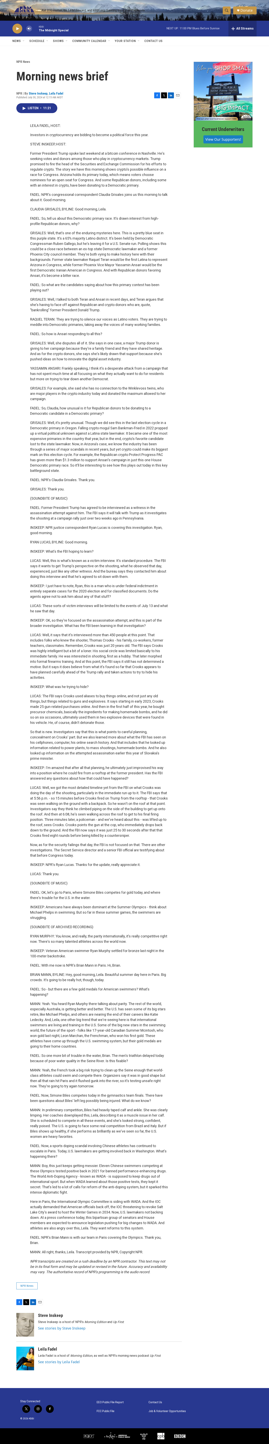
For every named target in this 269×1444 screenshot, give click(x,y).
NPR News (23, 62)
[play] (17, 28)
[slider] (35, 28)
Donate (246, 10)
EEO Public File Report (110, 1402)
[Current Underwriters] (223, 91)
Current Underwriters (223, 129)
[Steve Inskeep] (25, 1325)
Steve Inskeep (38, 93)
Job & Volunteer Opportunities (167, 1411)
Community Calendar (89, 41)
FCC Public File (105, 1411)
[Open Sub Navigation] (23, 41)
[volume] (29, 28)
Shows (58, 41)
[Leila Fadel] (25, 1358)
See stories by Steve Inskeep (61, 1328)
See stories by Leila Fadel (59, 1361)
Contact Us (153, 41)
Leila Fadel (56, 93)
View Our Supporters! (223, 139)
